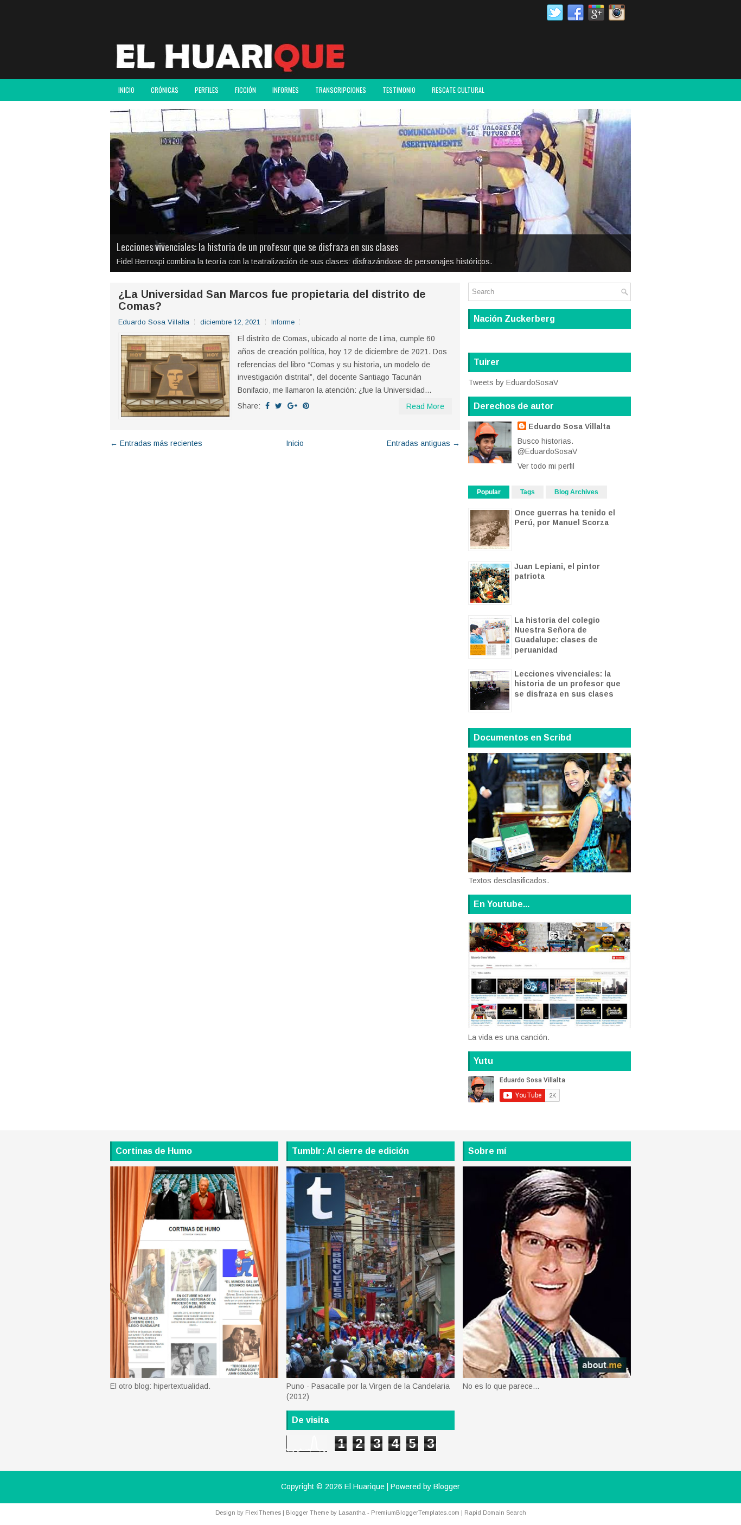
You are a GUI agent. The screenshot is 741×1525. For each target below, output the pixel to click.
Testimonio (399, 89)
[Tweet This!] (278, 405)
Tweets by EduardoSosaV (513, 382)
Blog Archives (576, 492)
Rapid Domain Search (495, 1512)
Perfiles (207, 89)
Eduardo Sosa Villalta (569, 426)
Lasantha (352, 1512)
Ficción (245, 89)
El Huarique (364, 1486)
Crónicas (164, 89)
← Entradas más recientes (156, 443)
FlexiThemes (263, 1512)
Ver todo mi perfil (546, 466)
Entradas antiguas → (423, 443)
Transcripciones (340, 89)
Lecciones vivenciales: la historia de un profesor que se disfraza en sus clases (257, 247)
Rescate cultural (458, 89)
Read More (425, 406)
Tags (527, 492)
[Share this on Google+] (292, 405)
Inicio (126, 89)
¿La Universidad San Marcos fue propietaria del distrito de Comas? (272, 300)
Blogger (446, 1486)
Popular (489, 492)
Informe (283, 322)
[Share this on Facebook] (267, 405)
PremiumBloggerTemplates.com (415, 1512)
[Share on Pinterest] (306, 405)
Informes (285, 89)
